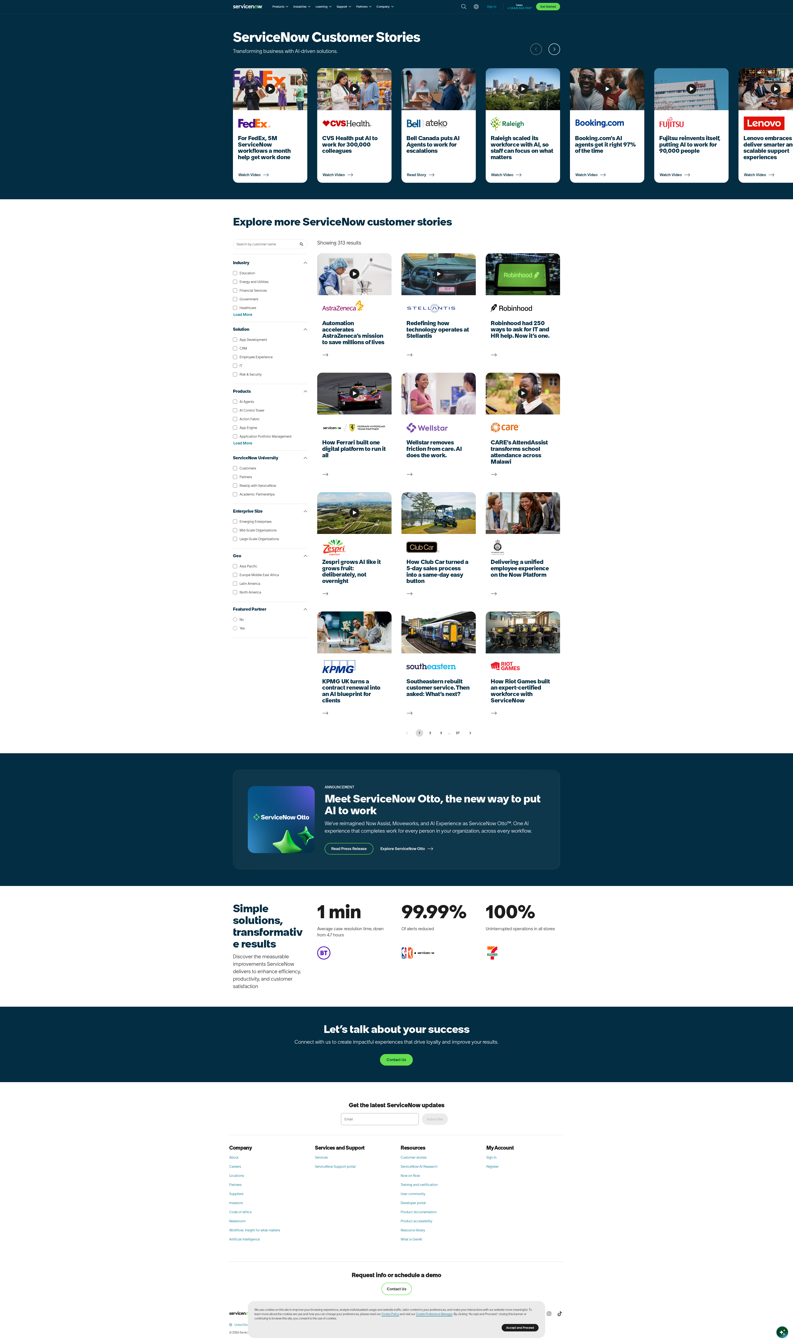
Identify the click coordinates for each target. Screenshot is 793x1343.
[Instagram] (549, 1314)
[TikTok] (560, 1314)
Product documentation (419, 1212)
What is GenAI (411, 1239)
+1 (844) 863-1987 (519, 8)
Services (321, 1157)
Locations (236, 1175)
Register (492, 1166)
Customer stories (413, 1157)
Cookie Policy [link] (390, 1314)
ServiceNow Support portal (335, 1166)
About (234, 1157)
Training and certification (419, 1185)
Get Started (548, 6)
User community (413, 1194)
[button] (280, 6)
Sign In (491, 1157)
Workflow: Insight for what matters (254, 1230)
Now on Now (410, 1175)
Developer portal (413, 1203)
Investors (236, 1203)
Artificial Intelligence (244, 1239)
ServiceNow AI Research (419, 1166)
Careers (235, 1166)
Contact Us (396, 1289)
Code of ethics (240, 1212)
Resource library (413, 1230)
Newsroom (237, 1221)
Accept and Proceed (520, 1328)
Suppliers (236, 1194)
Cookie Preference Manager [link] (434, 1314)
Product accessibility (416, 1221)
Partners (235, 1185)
